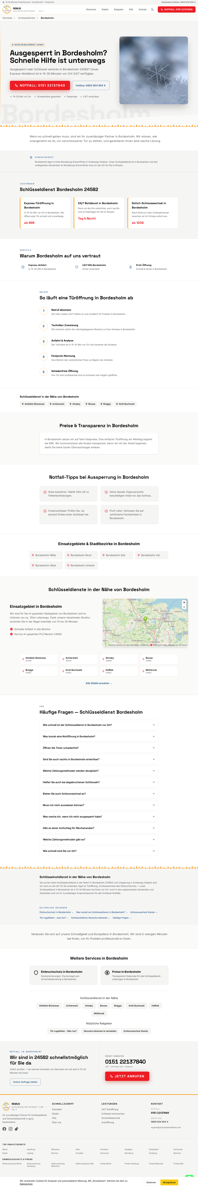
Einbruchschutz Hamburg (34, 1164)
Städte (105, 9)
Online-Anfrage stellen (25, 1082)
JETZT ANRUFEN (129, 1076)
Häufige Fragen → (122, 917)
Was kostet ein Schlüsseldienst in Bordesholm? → (102, 912)
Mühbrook (99, 1013)
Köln (78, 1149)
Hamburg (31, 1149)
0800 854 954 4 (159, 1121)
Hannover (104, 1153)
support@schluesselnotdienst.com (166, 1127)
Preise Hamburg (132, 1163)
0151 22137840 (125, 1062)
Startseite (91, 9)
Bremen (54, 1153)
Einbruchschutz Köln (85, 1163)
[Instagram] (10, 1129)
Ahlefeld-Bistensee (34, 404)
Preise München (156, 1163)
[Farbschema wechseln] (152, 9)
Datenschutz (26, 1184)
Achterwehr (58, 404)
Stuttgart (128, 1149)
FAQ (131, 9)
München (55, 1149)
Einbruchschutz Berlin (12, 1163)
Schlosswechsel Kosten (135, 1031)
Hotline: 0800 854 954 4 (90, 85)
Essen (5, 1153)
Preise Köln (178, 1163)
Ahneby (76, 404)
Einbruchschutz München (58, 1164)
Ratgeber (118, 9)
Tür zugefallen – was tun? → (54, 917)
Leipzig (30, 1153)
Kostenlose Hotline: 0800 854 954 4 (179, 2)
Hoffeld (155, 1005)
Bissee (91, 404)
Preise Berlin (105, 1163)
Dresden (79, 1153)
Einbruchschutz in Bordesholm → (57, 912)
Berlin (5, 1149)
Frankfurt (104, 1149)
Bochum (177, 1153)
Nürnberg (129, 1153)
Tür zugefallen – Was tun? (63, 1031)
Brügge (107, 404)
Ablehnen (151, 1182)
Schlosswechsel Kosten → (144, 912)
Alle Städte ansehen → (99, 683)
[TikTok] (17, 1129)
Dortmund (178, 1149)
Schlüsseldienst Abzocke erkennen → (90, 917)
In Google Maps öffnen (173, 642)
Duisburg (153, 1153)
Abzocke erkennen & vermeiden (100, 1031)
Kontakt (143, 9)
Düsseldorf (154, 1149)
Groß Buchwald (127, 404)
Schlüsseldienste (26, 18)
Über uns (56, 1122)
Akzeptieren (169, 1182)
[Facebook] (4, 1129)
